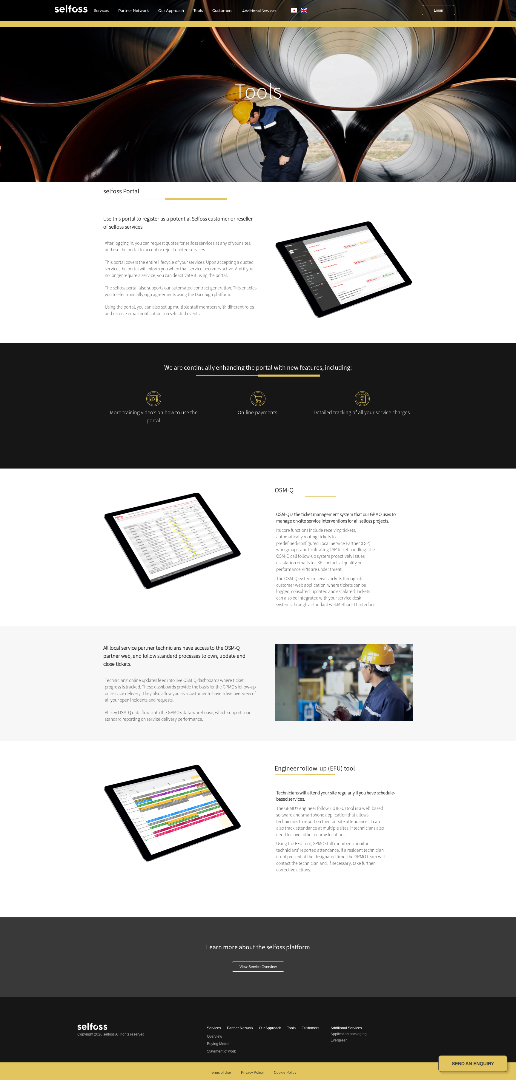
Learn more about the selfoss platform (258, 947)
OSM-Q (284, 490)
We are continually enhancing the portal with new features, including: (258, 367)
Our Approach (171, 10)
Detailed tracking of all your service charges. (362, 412)
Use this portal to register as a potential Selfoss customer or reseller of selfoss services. (178, 222)
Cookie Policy (285, 1072)
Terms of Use (220, 1072)
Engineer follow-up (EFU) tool (315, 768)
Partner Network (133, 10)
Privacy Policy (252, 1072)
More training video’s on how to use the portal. (154, 416)
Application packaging (349, 1034)
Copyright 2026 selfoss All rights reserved (111, 1034)
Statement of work (221, 1051)
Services (101, 10)
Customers (222, 10)
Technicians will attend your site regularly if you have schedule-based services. (335, 796)
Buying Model (218, 1044)
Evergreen (339, 1040)
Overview (214, 1036)
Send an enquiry (473, 1063)
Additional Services (259, 11)
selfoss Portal (121, 191)
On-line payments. (258, 412)
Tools (198, 10)
